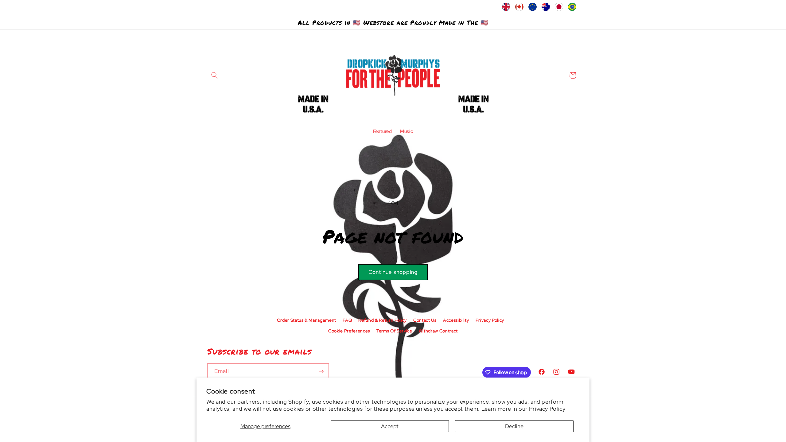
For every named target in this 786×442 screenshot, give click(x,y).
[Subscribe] (321, 371)
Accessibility (456, 320)
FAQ (347, 320)
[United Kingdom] (506, 8)
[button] (214, 75)
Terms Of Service (394, 331)
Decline (514, 426)
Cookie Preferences (349, 331)
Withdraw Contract (438, 331)
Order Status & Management (307, 320)
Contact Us (425, 320)
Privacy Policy (547, 408)
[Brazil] (572, 8)
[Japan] (559, 8)
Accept (390, 426)
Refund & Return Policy (382, 320)
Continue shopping (393, 272)
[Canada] (519, 8)
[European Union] (532, 8)
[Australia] (545, 8)
